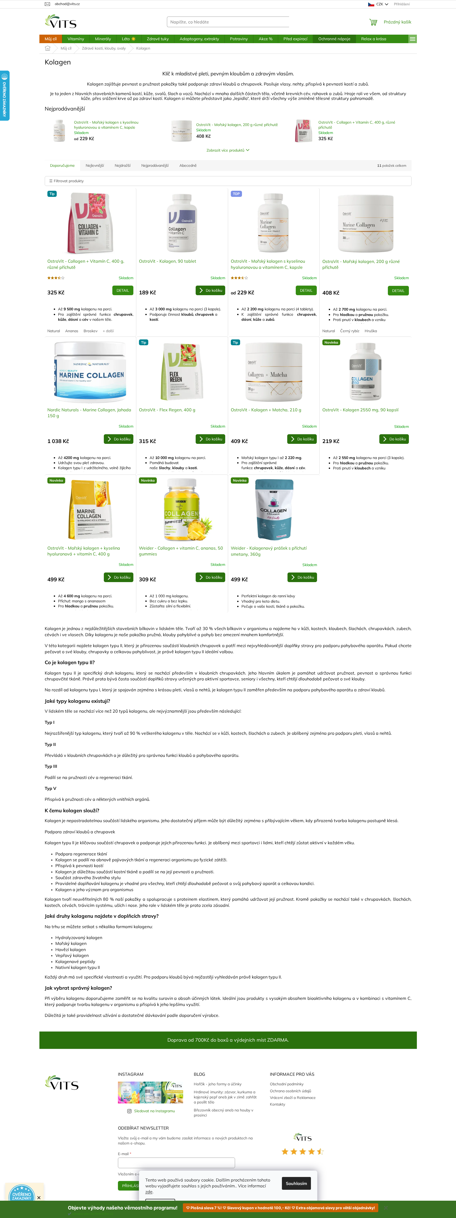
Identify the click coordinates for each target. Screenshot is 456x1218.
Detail (123, 290)
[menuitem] (50, 39)
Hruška (371, 330)
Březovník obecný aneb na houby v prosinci (223, 1113)
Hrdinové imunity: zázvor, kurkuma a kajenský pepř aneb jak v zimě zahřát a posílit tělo (225, 1097)
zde (149, 1191)
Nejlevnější (95, 165)
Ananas (71, 330)
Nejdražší (122, 165)
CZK (380, 4)
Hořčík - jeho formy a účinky (217, 1084)
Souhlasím (296, 1183)
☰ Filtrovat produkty (66, 180)
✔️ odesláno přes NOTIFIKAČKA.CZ (90, 1213)
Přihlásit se (134, 1185)
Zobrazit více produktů (225, 150)
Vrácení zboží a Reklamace (293, 1097)
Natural (53, 330)
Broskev (90, 330)
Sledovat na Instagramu (154, 1111)
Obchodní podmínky (286, 1084)
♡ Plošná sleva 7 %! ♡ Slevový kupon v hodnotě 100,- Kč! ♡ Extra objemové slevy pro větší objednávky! (280, 1207)
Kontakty (277, 1104)
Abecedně (188, 165)
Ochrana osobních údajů (290, 1091)
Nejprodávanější (155, 165)
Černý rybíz (349, 330)
